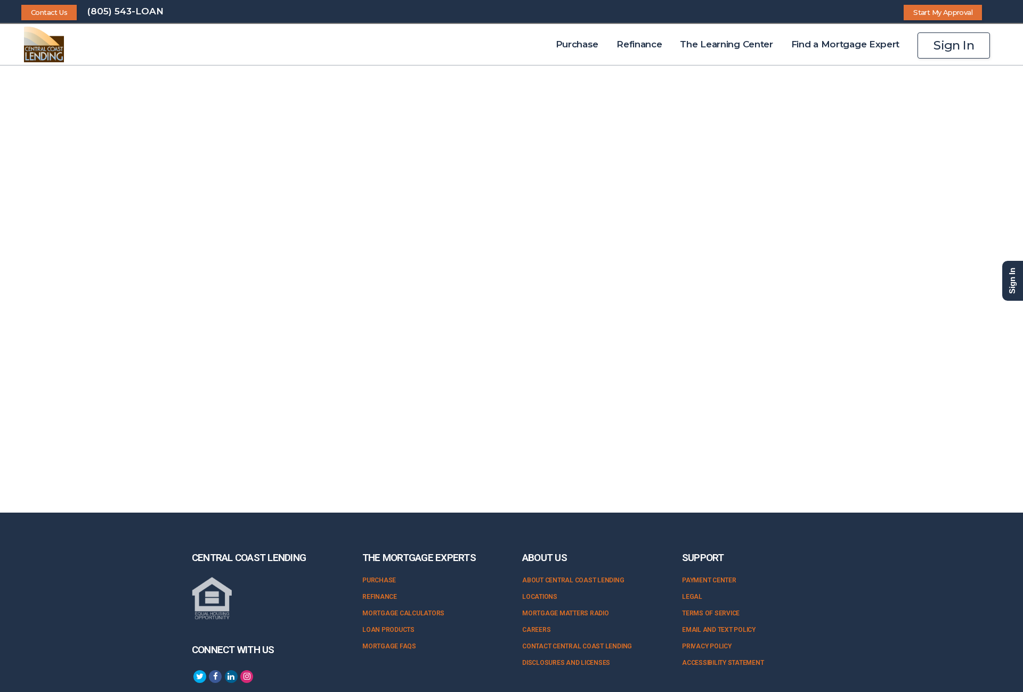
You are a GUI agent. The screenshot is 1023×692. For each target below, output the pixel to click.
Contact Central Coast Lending (577, 646)
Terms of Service (711, 613)
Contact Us (49, 12)
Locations (539, 596)
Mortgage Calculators (403, 613)
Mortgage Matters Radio (565, 613)
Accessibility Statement (723, 662)
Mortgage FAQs (389, 646)
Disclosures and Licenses (566, 662)
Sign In (953, 45)
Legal (692, 596)
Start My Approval (942, 12)
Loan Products (388, 629)
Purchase (379, 580)
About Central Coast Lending (573, 580)
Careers (536, 629)
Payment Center (709, 580)
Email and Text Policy (719, 629)
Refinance (379, 596)
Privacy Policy (707, 646)
